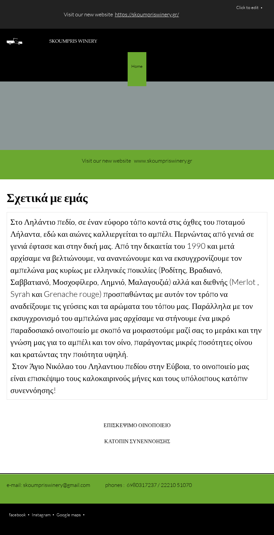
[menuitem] (137, 69)
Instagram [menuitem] (41, 514)
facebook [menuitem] (17, 514)
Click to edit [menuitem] (247, 7)
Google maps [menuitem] (68, 514)
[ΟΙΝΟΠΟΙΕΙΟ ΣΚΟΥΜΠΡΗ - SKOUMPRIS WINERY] (52, 40)
